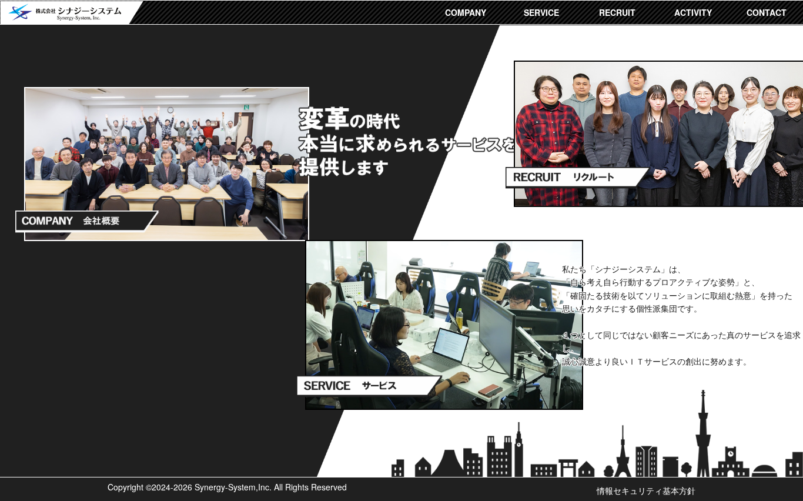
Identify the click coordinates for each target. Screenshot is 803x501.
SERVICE (541, 12)
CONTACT (767, 12)
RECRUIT (617, 12)
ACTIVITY (693, 12)
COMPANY (465, 12)
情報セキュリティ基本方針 (646, 490)
